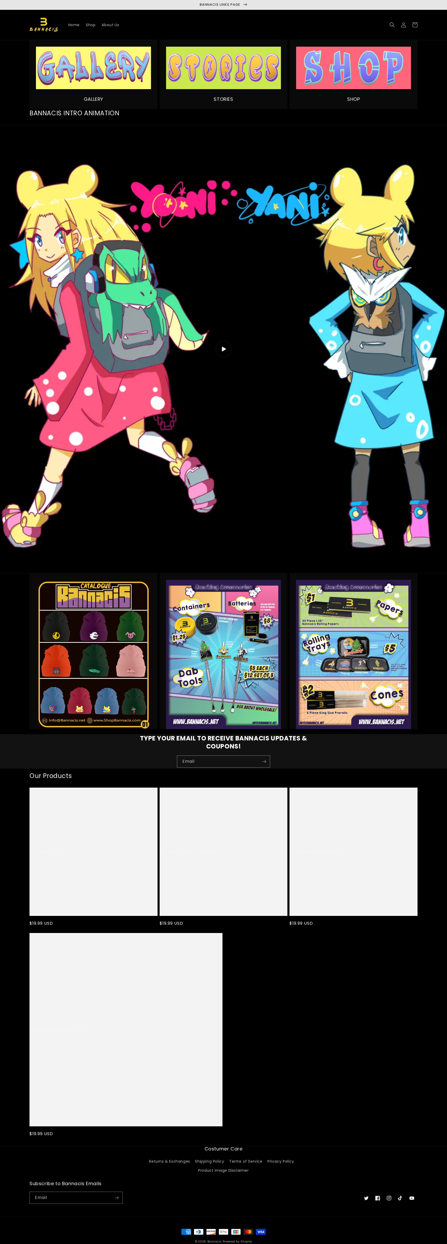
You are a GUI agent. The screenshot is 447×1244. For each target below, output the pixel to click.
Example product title (61, 852)
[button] (392, 25)
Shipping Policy (209, 1161)
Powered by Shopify (237, 1241)
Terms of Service (246, 1161)
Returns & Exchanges (169, 1161)
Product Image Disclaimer (223, 1170)
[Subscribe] (264, 761)
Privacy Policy (280, 1161)
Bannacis (214, 1241)
